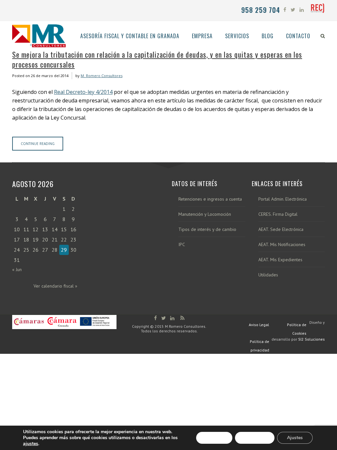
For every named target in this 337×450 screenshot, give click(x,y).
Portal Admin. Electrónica (282, 199)
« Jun (17, 269)
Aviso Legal (259, 324)
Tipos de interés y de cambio (207, 229)
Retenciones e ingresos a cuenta (210, 199)
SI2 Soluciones (311, 339)
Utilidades (268, 275)
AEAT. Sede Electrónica (280, 229)
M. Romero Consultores (101, 75)
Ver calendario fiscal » (55, 286)
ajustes (30, 444)
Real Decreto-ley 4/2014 (83, 92)
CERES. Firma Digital (278, 214)
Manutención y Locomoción (204, 214)
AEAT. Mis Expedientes (280, 260)
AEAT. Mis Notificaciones (281, 244)
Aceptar (214, 438)
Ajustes (295, 438)
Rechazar (255, 438)
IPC (181, 244)
